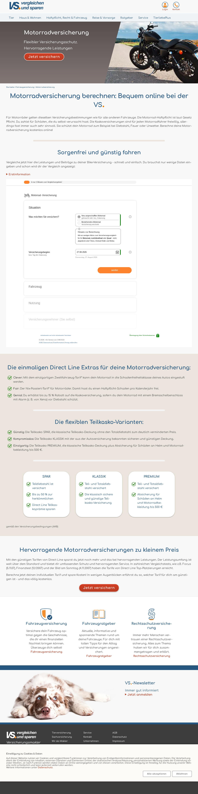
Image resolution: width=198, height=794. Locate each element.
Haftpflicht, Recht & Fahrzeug (66, 17)
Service (143, 17)
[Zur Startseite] (42, 6)
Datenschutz (45, 767)
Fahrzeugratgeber (99, 656)
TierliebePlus (162, 17)
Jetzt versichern (44, 57)
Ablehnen (182, 774)
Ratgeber (126, 17)
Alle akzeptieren (156, 774)
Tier (11, 17)
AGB (114, 733)
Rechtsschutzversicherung (151, 656)
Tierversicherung (61, 733)
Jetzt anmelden (139, 694)
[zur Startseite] (23, 735)
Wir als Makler (60, 741)
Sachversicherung (62, 737)
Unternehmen (91, 741)
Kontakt (87, 737)
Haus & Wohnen (30, 17)
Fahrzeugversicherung (46, 651)
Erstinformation (19, 174)
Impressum (118, 741)
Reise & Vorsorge (103, 17)
